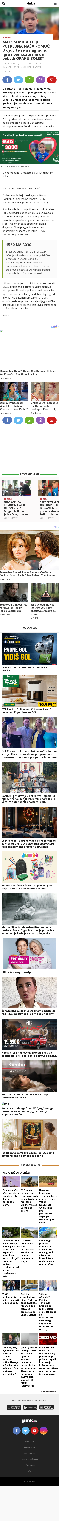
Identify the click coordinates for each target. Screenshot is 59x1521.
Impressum (29, 1453)
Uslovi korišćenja (29, 1459)
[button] (3, 494)
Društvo (7, 37)
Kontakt (29, 1441)
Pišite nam (30, 1465)
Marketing (29, 1447)
